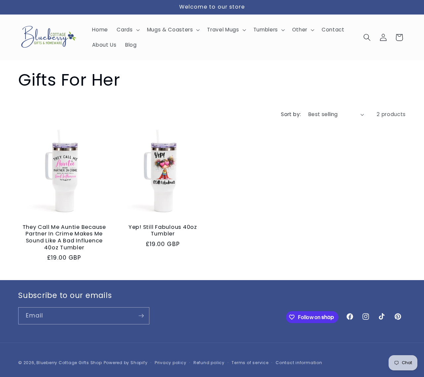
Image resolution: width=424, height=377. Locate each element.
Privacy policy (170, 362)
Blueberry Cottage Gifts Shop (69, 362)
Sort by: (291, 114)
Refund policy (209, 362)
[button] (127, 29)
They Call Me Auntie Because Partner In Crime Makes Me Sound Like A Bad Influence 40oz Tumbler (64, 237)
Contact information (299, 362)
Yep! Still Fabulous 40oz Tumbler (163, 230)
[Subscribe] (141, 315)
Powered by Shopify (126, 362)
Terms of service (250, 362)
